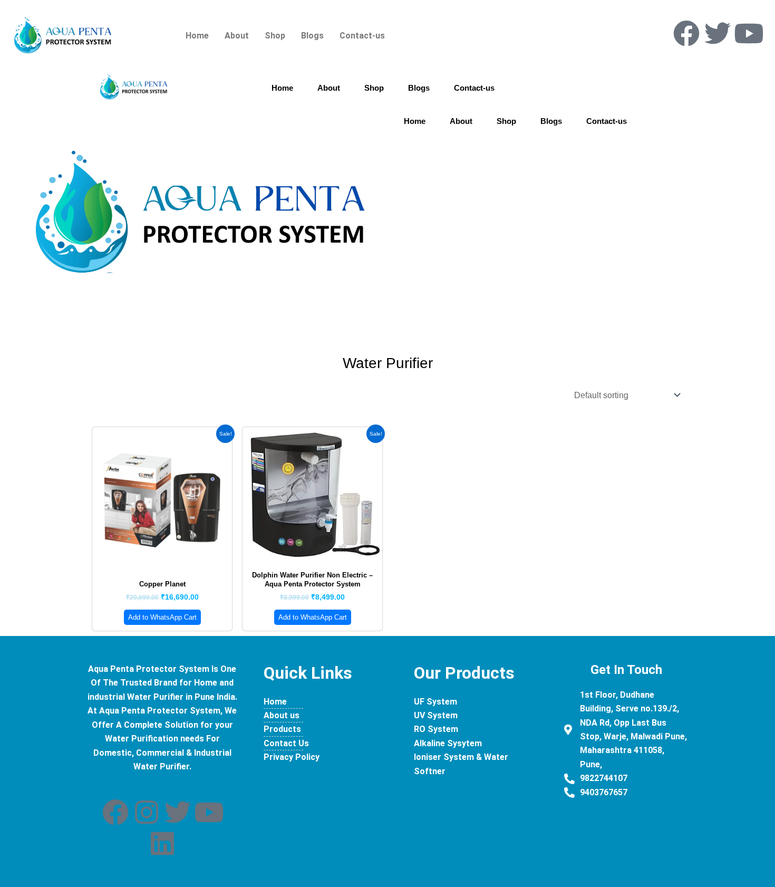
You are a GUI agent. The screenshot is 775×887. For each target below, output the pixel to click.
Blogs (312, 36)
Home (197, 36)
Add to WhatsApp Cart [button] (162, 617)
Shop (275, 36)
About (237, 36)
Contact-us (362, 36)
